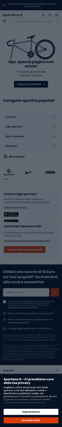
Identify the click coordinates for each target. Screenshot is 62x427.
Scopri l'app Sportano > (16, 207)
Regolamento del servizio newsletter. (22, 307)
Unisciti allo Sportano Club (25, 249)
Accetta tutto (31, 420)
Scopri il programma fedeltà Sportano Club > (27, 240)
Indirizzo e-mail (14, 292)
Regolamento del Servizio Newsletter (38, 339)
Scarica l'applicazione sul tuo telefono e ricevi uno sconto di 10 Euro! (33, 5)
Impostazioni (31, 412)
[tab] (31, 118)
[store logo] (21, 15)
